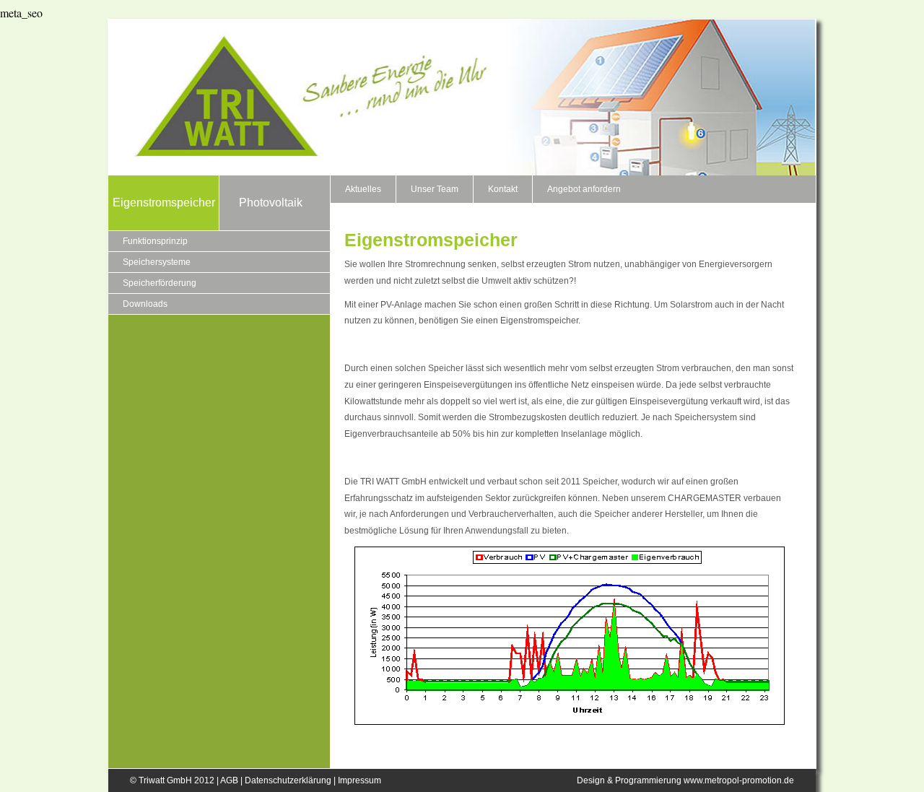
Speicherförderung (159, 283)
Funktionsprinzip (155, 241)
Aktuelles (363, 189)
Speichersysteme (157, 262)
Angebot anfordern (584, 189)
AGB (229, 780)
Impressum (359, 780)
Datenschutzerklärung (288, 780)
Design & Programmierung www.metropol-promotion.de (685, 780)
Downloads (145, 304)
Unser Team (434, 189)
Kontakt (503, 189)
